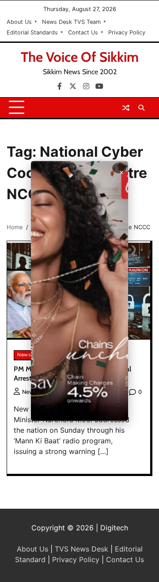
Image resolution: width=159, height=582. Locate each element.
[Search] (141, 107)
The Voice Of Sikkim (80, 57)
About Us (19, 22)
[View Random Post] (125, 107)
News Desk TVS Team (71, 22)
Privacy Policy (126, 32)
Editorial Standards (32, 32)
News (24, 355)
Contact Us (83, 32)
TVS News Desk (81, 548)
